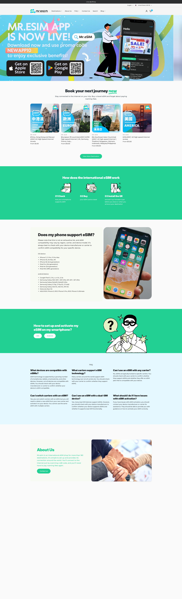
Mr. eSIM (33, 134)
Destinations (56, 11)
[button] (38, 336)
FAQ (76, 11)
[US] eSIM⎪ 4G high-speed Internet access (136, 138)
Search (95, 11)
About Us (68, 11)
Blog (102, 11)
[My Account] (146, 11)
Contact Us (86, 11)
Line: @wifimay (91, 2)
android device (43, 274)
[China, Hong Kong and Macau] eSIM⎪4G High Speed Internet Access (42, 139)
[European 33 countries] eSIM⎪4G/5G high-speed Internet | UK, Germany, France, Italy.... (75, 139)
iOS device (42, 254)
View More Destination (91, 156)
